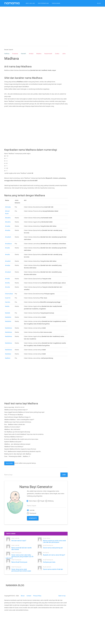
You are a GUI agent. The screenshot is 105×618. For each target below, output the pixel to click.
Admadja (8, 207)
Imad (6, 298)
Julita (64, 53)
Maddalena (8, 328)
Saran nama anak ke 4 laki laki (53, 569)
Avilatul (31, 53)
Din (9, 298)
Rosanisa (15, 53)
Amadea (7, 226)
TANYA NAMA (56, 3)
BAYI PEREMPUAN (43, 3)
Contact (29, 595)
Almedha (8, 217)
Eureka (57, 53)
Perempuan (32, 513)
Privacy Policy (37, 595)
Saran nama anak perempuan (53, 548)
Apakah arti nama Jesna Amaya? (54, 555)
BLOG (99, 3)
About (23, 595)
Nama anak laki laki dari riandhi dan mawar (21, 548)
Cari (64, 475)
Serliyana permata (49, 562)
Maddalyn (8, 354)
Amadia (7, 248)
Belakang (51, 501)
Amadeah (8, 237)
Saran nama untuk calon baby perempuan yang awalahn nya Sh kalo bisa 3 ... (19, 556)
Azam (7, 213)
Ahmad (7, 211)
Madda (7, 306)
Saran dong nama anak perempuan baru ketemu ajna (21, 570)
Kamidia (7, 302)
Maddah (7, 313)
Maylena (38, 53)
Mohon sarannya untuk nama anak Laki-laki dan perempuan (54, 541)
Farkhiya (6, 53)
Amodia (7, 287)
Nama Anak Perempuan (19, 562)
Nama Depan (33, 501)
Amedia (7, 278)
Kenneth (23, 53)
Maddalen (8, 317)
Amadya (7, 265)
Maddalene (8, 349)
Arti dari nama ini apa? (18, 540)
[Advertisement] (36, 24)
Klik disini (9, 463)
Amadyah (8, 272)
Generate (33, 518)
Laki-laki (32, 510)
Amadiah (8, 261)
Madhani (7, 358)
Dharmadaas (9, 293)
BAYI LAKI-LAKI (30, 3)
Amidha (7, 283)
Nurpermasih (48, 53)
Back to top (62, 595)
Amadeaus (8, 243)
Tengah (42, 501)
